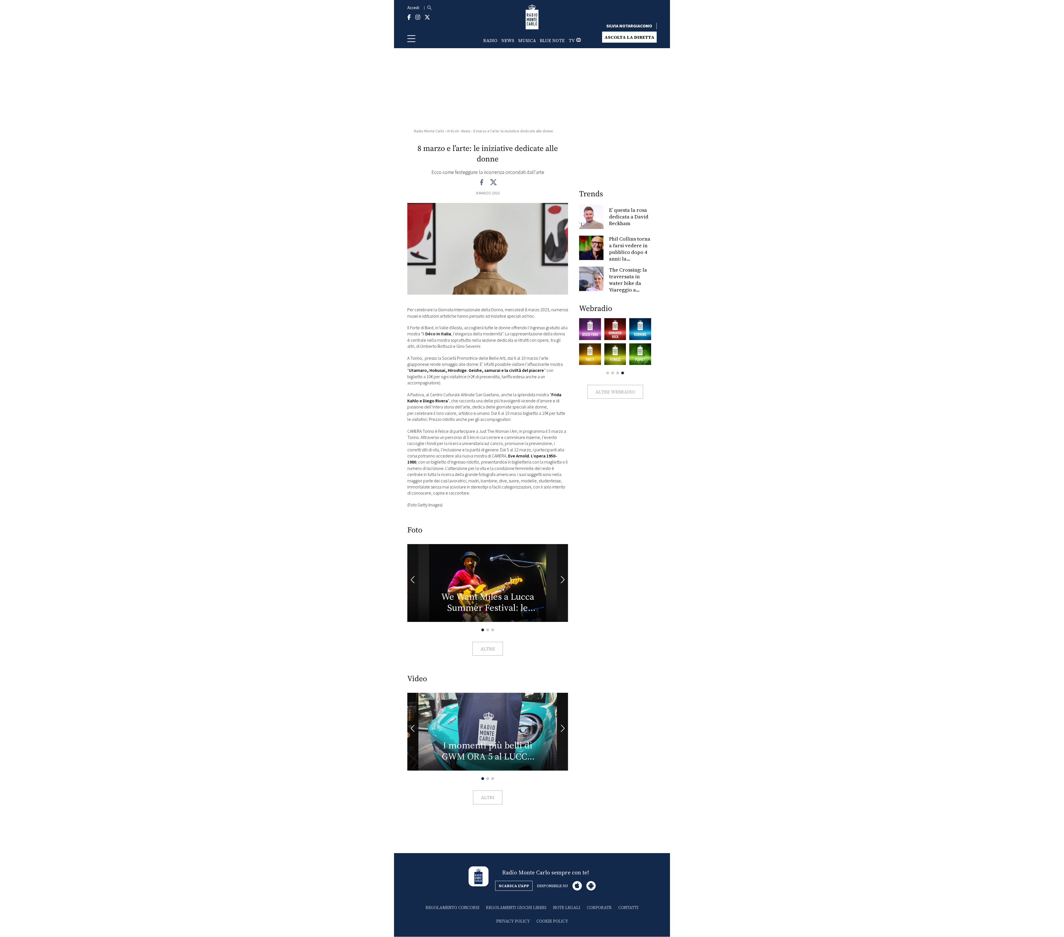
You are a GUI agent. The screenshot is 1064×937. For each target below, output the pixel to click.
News (507, 40)
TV (572, 40)
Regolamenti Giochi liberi (516, 907)
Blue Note (552, 40)
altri (487, 797)
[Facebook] (482, 182)
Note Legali (566, 907)
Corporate (599, 907)
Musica (527, 40)
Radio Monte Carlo (429, 131)
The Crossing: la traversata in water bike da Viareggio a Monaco (628, 283)
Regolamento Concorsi (452, 907)
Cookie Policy (552, 921)
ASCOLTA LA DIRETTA (629, 37)
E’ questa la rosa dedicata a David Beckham (628, 217)
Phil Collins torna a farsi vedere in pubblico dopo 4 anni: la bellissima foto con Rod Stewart (629, 255)
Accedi (413, 8)
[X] (493, 182)
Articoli (453, 131)
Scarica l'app (514, 886)
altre (487, 649)
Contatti (628, 907)
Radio (490, 40)
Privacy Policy (513, 921)
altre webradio (615, 392)
